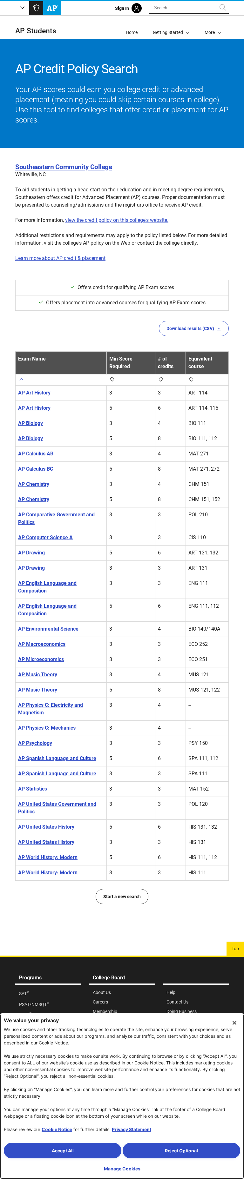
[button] (213, 27)
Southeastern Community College (63, 167)
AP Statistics (32, 789)
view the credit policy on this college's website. (116, 220)
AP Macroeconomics (41, 644)
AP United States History (46, 827)
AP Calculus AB (35, 454)
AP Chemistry (33, 484)
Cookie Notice (57, 1129)
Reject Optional (181, 1150)
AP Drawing (31, 553)
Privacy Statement (131, 1129)
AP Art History (34, 393)
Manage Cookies (122, 1168)
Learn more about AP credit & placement (60, 258)
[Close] (234, 1023)
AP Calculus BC (35, 469)
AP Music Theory (37, 675)
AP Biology (30, 423)
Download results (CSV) (190, 328)
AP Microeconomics (41, 659)
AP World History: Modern (48, 857)
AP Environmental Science (48, 629)
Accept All (63, 1150)
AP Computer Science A (45, 537)
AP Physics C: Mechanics (47, 728)
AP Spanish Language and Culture (57, 758)
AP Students (35, 31)
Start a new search (122, 896)
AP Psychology (35, 743)
